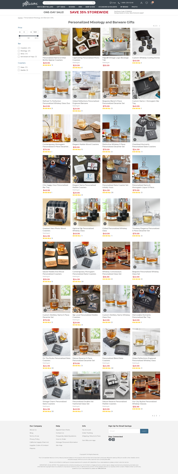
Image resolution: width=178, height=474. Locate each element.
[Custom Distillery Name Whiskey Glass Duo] (116, 299)
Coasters (25, 48)
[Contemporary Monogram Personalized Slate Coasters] (86, 256)
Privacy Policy (34, 439)
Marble (24, 70)
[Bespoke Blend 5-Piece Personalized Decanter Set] (116, 85)
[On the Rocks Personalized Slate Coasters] (56, 342)
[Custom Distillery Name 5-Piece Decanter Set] (56, 299)
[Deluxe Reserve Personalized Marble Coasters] (116, 385)
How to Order (61, 439)
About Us (33, 430)
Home (20, 18)
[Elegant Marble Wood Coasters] (86, 128)
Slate (24, 67)
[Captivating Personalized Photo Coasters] (86, 42)
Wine (24, 54)
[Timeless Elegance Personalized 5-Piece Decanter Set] (146, 212)
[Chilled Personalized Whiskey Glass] (116, 212)
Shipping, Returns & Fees (91, 436)
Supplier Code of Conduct (39, 445)
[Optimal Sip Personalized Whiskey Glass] (86, 212)
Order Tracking (87, 433)
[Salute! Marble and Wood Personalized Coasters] (56, 256)
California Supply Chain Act (39, 442)
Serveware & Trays (28, 57)
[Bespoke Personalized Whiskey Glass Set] (146, 256)
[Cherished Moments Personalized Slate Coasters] (146, 128)
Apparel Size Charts (63, 430)
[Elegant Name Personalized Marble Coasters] (86, 169)
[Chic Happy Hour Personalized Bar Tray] (56, 169)
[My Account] (141, 3)
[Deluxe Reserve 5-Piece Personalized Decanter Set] (86, 342)
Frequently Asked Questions (66, 436)
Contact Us (60, 433)
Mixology (25, 51)
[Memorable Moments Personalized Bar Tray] (146, 299)
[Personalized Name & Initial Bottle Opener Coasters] (56, 42)
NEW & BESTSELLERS (45, 7)
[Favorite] (146, 3)
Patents (32, 448)
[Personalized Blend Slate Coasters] (116, 342)
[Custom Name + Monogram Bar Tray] (146, 85)
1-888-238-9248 (127, 3)
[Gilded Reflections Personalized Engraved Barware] (86, 85)
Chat (114, 3)
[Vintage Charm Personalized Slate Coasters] (56, 385)
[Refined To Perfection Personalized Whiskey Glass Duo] (56, 85)
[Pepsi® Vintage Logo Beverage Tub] (116, 42)
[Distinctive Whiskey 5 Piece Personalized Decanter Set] (116, 128)
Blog (31, 433)
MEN (80, 7)
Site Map (59, 445)
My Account (86, 430)
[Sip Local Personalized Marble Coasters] (86, 299)
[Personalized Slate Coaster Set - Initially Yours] (116, 169)
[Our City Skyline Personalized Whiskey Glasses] (146, 385)
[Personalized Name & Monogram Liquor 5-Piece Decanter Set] (146, 169)
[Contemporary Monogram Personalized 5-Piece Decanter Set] (56, 128)
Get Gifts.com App (88, 440)
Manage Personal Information (67, 442)
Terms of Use (34, 436)
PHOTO (134, 7)
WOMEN (72, 7)
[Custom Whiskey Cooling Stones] (146, 42)
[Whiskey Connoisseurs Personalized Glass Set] (116, 256)
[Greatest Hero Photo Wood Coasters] (56, 212)
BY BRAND (124, 7)
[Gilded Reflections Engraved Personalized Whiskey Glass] (146, 342)
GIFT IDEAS (61, 7)
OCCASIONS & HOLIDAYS (107, 7)
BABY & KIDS (90, 7)
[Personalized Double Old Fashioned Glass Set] (86, 385)
